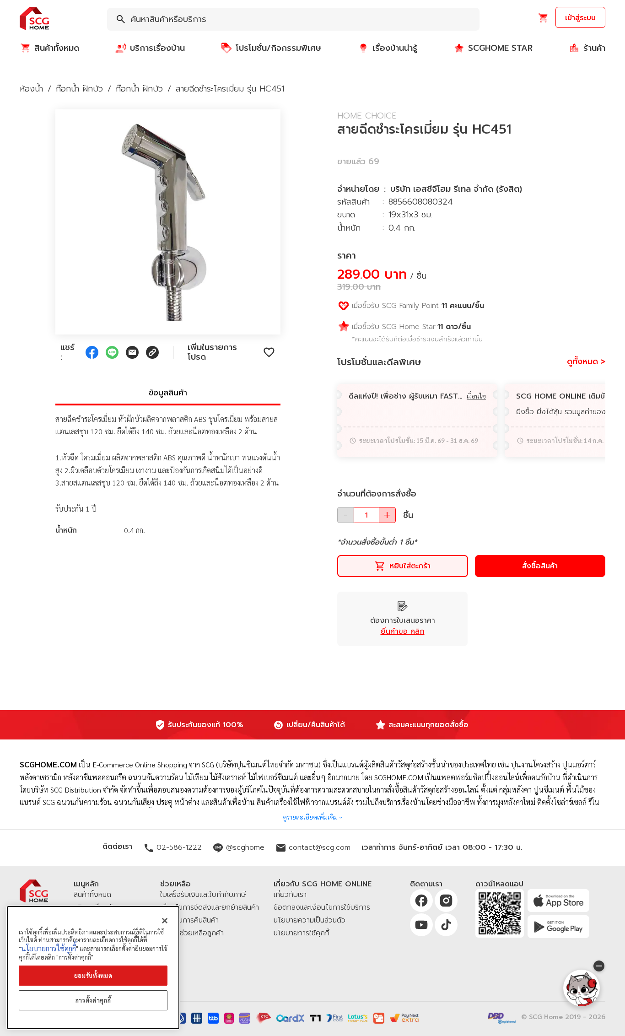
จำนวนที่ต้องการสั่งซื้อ (376, 493)
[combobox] (293, 19)
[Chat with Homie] (581, 988)
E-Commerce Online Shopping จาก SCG (153, 764)
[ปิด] (164, 920)
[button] (34, 19)
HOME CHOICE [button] (367, 115)
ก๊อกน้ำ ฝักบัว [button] (79, 88)
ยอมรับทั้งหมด (93, 975)
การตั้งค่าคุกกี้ (93, 1000)
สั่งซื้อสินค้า (540, 566)
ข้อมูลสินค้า (168, 392)
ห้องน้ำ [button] (31, 88)
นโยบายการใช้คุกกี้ (48, 948)
